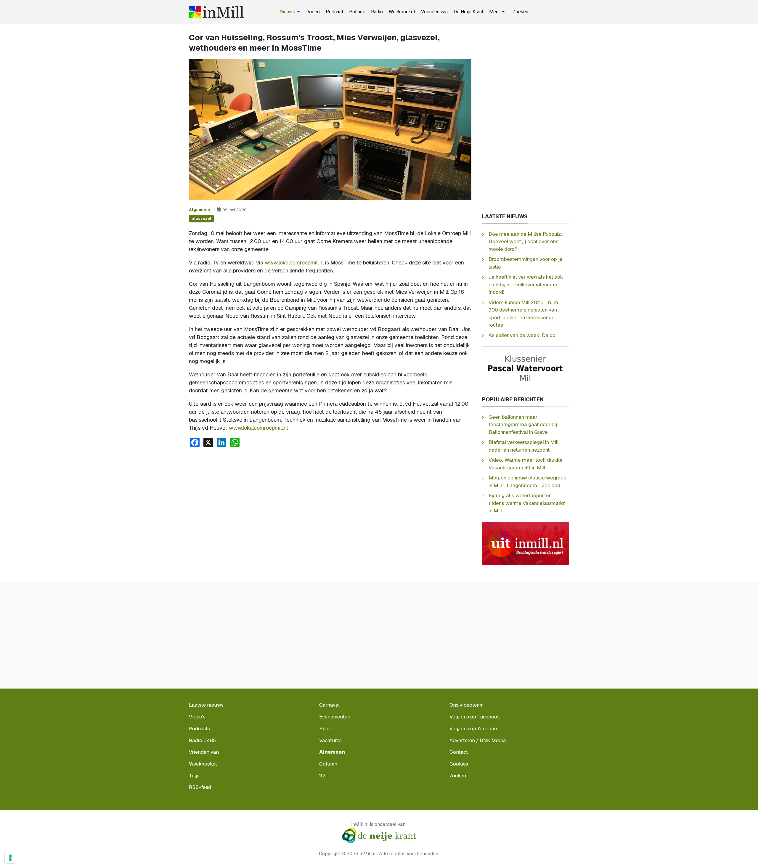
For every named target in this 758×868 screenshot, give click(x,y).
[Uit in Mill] (525, 543)
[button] (291, 12)
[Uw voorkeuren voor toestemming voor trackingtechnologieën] (10, 857)
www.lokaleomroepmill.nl (294, 262)
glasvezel (201, 218)
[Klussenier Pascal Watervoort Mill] (525, 367)
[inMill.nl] (216, 12)
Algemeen (199, 209)
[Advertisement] (330, 496)
